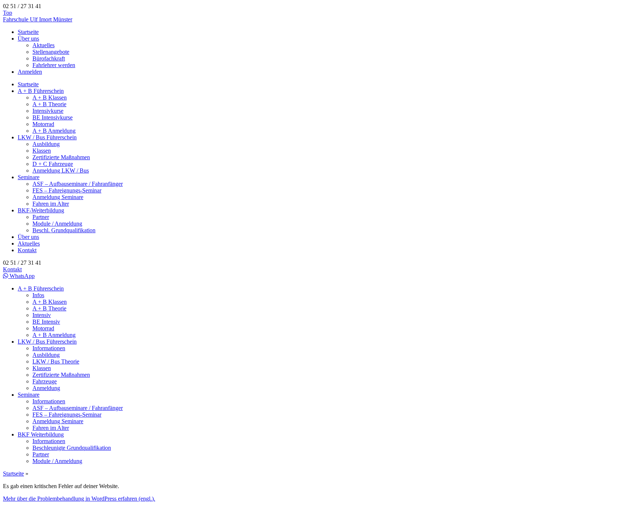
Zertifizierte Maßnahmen (61, 157)
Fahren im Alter (50, 204)
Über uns (28, 38)
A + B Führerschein (41, 91)
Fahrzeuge (44, 381)
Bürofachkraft (48, 58)
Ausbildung (46, 144)
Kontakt (27, 250)
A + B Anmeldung (54, 131)
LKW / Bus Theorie (55, 361)
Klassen (41, 150)
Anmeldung (46, 388)
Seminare (28, 177)
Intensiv (41, 315)
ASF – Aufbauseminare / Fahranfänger (77, 184)
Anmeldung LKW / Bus (60, 170)
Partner (40, 217)
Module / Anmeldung (57, 223)
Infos (38, 295)
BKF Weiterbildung (41, 434)
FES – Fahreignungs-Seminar (66, 190)
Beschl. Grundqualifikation (63, 230)
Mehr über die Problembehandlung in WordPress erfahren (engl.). (79, 498)
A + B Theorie (49, 104)
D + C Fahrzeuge (52, 164)
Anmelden (30, 72)
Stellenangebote (50, 52)
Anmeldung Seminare (57, 197)
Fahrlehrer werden (53, 65)
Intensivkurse (47, 111)
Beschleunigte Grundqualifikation (71, 448)
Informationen (48, 348)
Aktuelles (43, 45)
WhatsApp (21, 276)
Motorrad (43, 124)
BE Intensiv (46, 322)
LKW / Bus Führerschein (47, 137)
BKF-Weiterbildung (41, 210)
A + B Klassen (49, 97)
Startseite (28, 32)
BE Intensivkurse (52, 117)
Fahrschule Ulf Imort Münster (37, 19)
